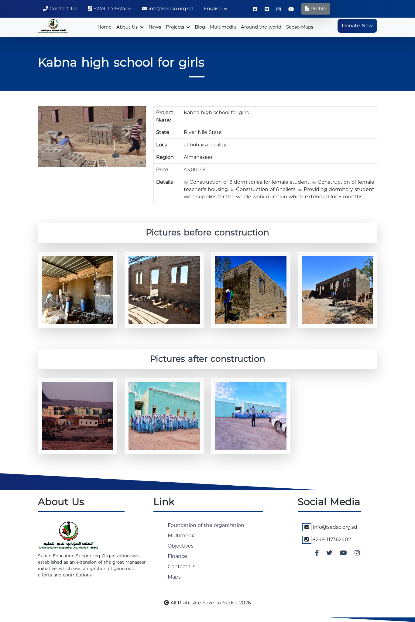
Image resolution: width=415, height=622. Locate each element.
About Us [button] (127, 27)
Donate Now (357, 25)
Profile (317, 8)
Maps (174, 577)
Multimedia (223, 27)
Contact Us (62, 8)
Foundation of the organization (206, 525)
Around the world (261, 27)
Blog (200, 27)
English (213, 8)
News (155, 27)
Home (104, 27)
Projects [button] (176, 27)
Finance (177, 556)
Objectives (181, 546)
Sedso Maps (299, 27)
